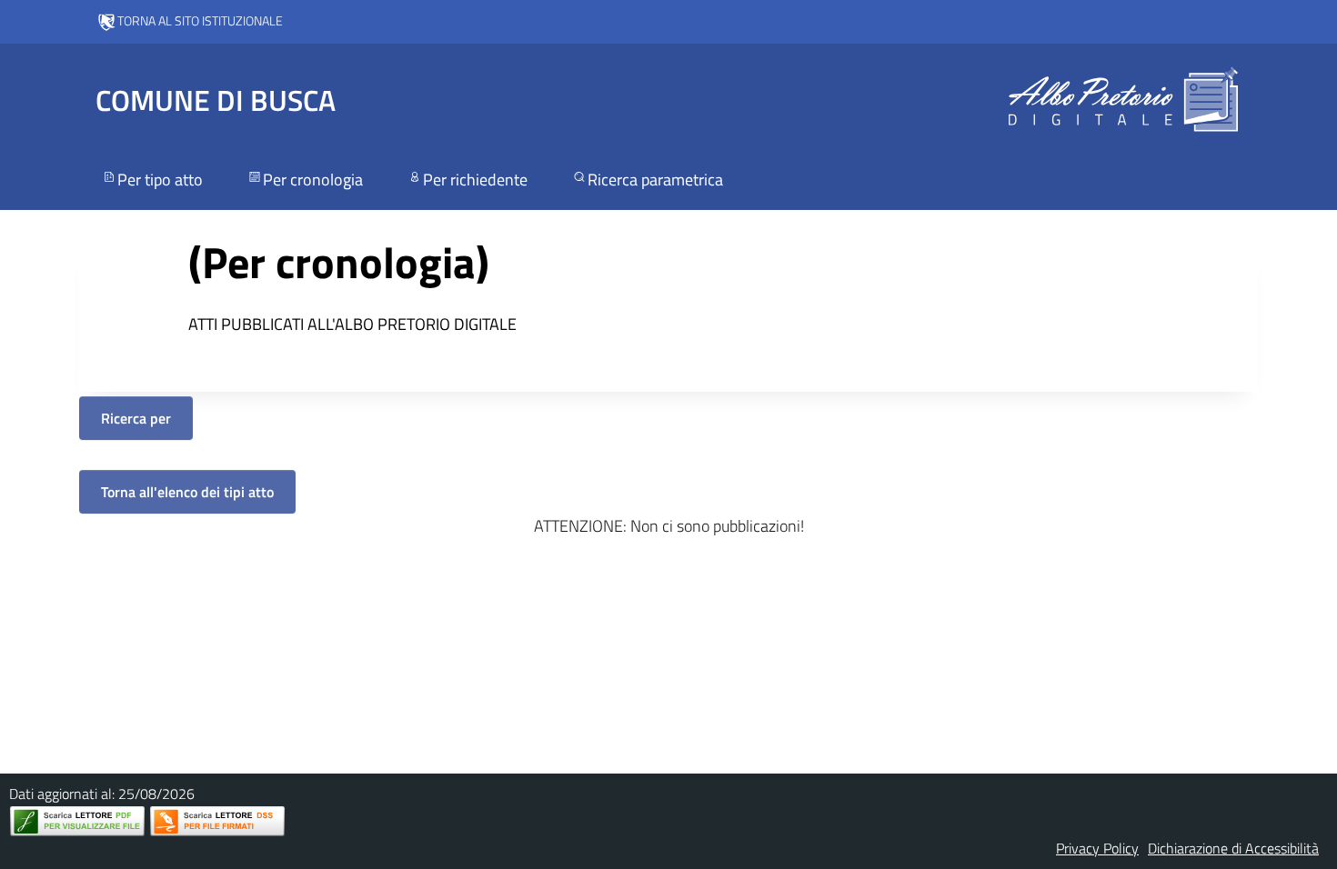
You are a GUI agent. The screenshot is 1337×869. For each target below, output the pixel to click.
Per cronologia (313, 179)
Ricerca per (136, 418)
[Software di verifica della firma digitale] (217, 821)
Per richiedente (475, 179)
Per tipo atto (160, 179)
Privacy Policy (1097, 848)
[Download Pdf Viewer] (77, 821)
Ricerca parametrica (655, 179)
